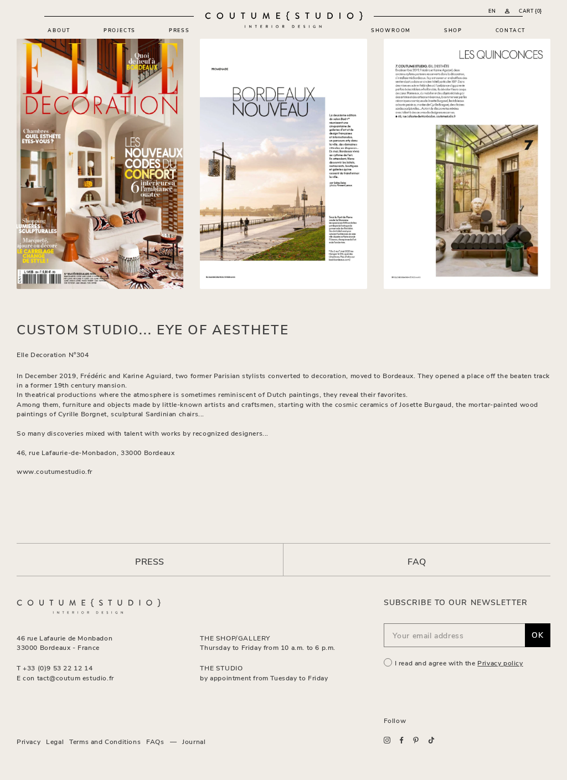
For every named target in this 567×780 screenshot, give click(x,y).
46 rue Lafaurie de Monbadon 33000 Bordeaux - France (64, 642)
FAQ (417, 561)
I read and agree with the (459, 662)
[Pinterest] (415, 740)
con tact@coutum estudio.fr (68, 677)
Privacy (28, 741)
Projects (120, 30)
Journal (193, 741)
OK (538, 634)
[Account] (507, 11)
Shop (453, 30)
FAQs (155, 741)
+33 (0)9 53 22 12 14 (57, 667)
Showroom (391, 30)
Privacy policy (500, 662)
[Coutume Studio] (284, 19)
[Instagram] (387, 740)
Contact (511, 30)
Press (179, 30)
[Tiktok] (431, 740)
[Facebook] (401, 740)
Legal (55, 741)
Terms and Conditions (105, 741)
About (59, 30)
